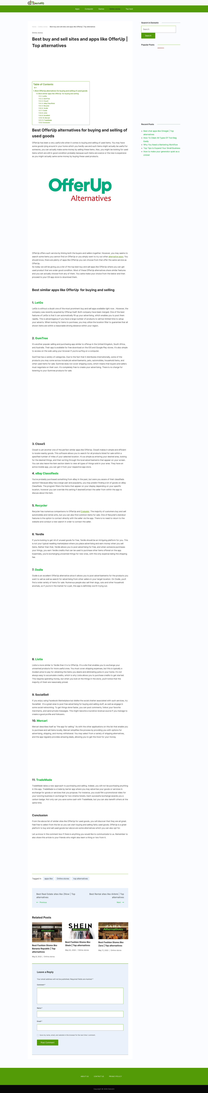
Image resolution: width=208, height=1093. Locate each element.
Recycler (41, 505)
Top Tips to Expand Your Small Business (161, 148)
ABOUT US (85, 1076)
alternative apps (116, 256)
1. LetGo (44, 96)
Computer (89, 9)
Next (119, 902)
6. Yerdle (45, 108)
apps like (49, 878)
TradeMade (44, 779)
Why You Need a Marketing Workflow (160, 145)
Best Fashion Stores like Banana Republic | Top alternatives (44, 948)
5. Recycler (45, 106)
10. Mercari (46, 118)
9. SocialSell (46, 115)
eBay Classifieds (46, 473)
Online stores (115, 9)
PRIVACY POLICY (115, 1076)
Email (39, 1021)
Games (101, 9)
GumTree (41, 338)
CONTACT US (99, 1076)
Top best (129, 9)
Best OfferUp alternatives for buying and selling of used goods (61, 91)
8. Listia (44, 113)
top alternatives (80, 878)
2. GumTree (46, 98)
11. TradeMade (47, 120)
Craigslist (85, 511)
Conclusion (46, 122)
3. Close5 (45, 101)
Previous (43, 902)
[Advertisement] (80, 66)
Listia (39, 659)
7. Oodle (44, 110)
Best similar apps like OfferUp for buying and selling (58, 94)
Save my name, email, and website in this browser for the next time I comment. (67, 1035)
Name (39, 1008)
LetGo (39, 302)
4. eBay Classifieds (48, 103)
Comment (41, 985)
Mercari (42, 720)
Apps (77, 9)
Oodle (39, 569)
